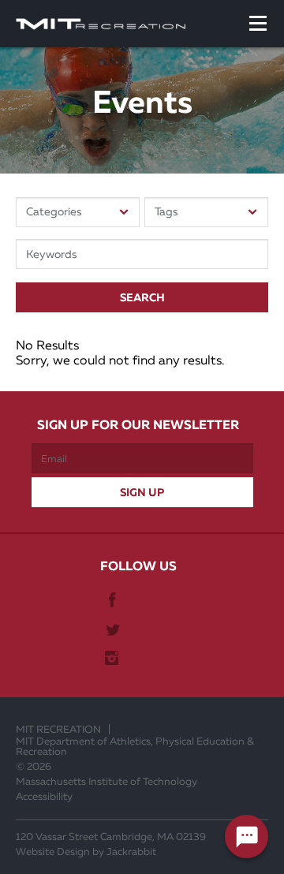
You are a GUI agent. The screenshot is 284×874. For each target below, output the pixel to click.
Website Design (53, 851)
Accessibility (44, 796)
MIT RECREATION (58, 729)
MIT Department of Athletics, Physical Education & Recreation (135, 746)
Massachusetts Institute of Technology (106, 781)
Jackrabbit (131, 851)
